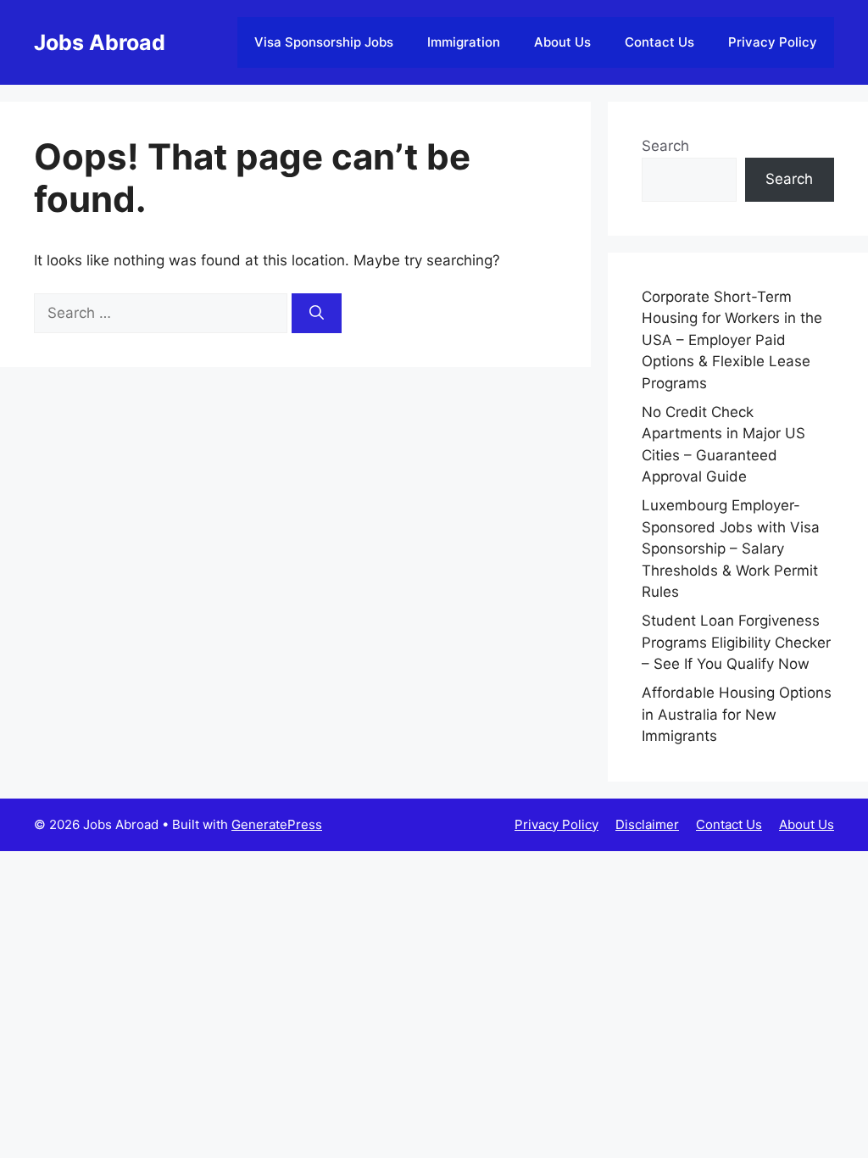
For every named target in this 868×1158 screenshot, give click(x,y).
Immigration (463, 42)
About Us (562, 42)
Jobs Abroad (99, 42)
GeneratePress (276, 824)
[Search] (317, 313)
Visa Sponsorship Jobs (323, 42)
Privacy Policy (772, 42)
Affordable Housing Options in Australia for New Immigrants (737, 714)
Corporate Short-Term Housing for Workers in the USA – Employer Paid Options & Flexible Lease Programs (732, 340)
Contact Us (659, 42)
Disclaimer (647, 824)
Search (665, 145)
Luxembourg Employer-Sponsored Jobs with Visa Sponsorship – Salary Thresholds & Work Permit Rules (731, 548)
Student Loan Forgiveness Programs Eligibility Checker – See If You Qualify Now (736, 642)
